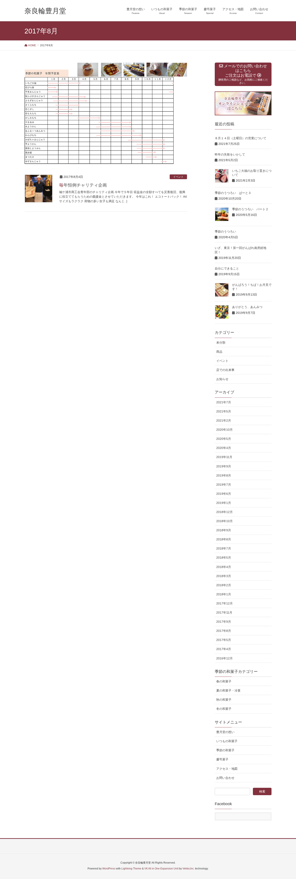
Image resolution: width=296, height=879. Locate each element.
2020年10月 (224, 429)
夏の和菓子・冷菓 (228, 690)
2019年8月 (223, 475)
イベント (178, 176)
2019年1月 (223, 503)
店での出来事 (225, 370)
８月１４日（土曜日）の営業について (240, 138)
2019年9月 (223, 466)
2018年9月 (223, 530)
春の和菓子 (223, 681)
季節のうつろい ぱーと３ (233, 193)
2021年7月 (223, 402)
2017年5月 (223, 640)
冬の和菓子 (223, 708)
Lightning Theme (131, 868)
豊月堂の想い (225, 732)
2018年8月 (223, 539)
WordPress (108, 868)
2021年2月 (223, 420)
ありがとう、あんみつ (247, 307)
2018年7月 (223, 548)
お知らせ (222, 379)
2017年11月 (224, 612)
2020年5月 (223, 438)
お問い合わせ (225, 778)
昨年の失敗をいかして (230, 154)
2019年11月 (224, 457)
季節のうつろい (225, 231)
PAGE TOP (285, 849)
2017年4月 (223, 649)
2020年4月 (223, 448)
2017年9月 (223, 621)
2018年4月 (223, 567)
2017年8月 (223, 630)
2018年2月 (223, 585)
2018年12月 (224, 512)
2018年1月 (223, 594)
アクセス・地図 (226, 768)
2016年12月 (224, 658)
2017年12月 (224, 603)
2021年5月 (223, 411)
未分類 (220, 342)
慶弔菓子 (222, 759)
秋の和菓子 (223, 699)
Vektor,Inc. (188, 868)
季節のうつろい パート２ (250, 209)
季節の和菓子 (225, 750)
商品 (219, 351)
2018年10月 (224, 521)
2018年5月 (223, 557)
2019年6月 (223, 493)
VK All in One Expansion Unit (161, 868)
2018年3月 (223, 576)
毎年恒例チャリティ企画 (83, 185)
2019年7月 (223, 484)
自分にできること (227, 268)
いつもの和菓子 (226, 741)
